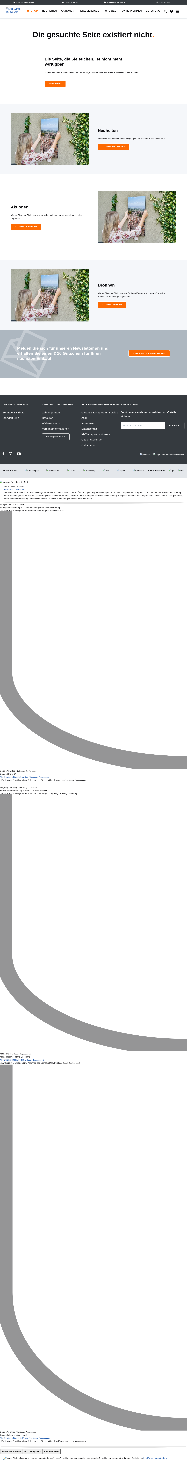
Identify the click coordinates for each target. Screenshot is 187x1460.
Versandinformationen (55, 428)
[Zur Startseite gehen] (14, 10)
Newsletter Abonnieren (149, 353)
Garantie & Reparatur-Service (99, 412)
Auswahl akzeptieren (11, 1451)
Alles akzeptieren (51, 1451)
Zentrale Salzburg (14, 412)
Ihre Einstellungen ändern (155, 1458)
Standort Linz (11, 417)
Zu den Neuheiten (113, 146)
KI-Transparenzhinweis (95, 434)
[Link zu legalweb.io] (4, 1458)
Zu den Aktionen (26, 226)
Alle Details (24, 777)
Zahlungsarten (51, 412)
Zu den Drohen (112, 304)
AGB (84, 417)
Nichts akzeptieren (32, 1451)
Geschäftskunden (92, 439)
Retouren (47, 417)
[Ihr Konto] (171, 11)
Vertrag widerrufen (55, 436)
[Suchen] (165, 11)
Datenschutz (89, 428)
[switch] (93, 510)
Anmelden (174, 425)
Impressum (88, 423)
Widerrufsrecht (51, 423)
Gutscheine (88, 445)
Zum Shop (55, 83)
